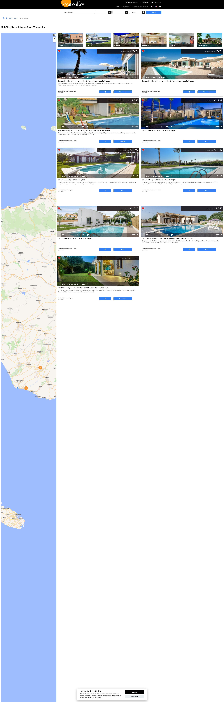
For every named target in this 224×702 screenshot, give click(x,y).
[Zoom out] (54, 41)
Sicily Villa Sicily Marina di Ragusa (71, 180)
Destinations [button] (125, 6)
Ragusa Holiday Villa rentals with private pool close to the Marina (84, 130)
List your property (133, 2)
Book (206, 141)
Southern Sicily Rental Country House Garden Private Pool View (83, 288)
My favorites (145, 2)
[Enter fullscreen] (54, 35)
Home (117, 6)
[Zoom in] (54, 38)
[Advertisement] (139, 21)
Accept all (134, 692)
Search (154, 12)
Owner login (157, 2)
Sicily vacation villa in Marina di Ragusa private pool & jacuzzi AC (167, 238)
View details (122, 92)
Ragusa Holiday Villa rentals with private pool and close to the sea (84, 81)
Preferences (134, 696)
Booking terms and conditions (140, 6)
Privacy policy (97, 697)
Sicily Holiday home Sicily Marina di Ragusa (159, 130)
